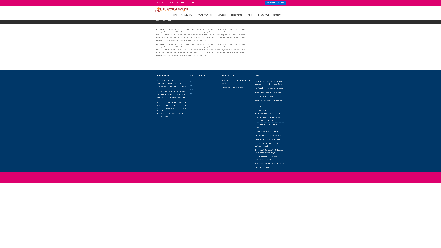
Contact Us (277, 15)
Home (174, 15)
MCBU (191, 93)
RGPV (191, 89)
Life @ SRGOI (263, 15)
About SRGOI (186, 15)
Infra (250, 15)
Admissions (223, 15)
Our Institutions (205, 15)
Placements (236, 15)
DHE (190, 97)
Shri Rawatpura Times (276, 3)
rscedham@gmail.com (178, 2)
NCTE (191, 81)
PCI (190, 85)
